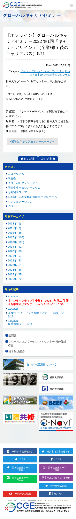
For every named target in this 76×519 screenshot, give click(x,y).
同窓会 (12, 178)
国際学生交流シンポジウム (24, 187)
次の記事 (46, 158)
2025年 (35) (15, 274)
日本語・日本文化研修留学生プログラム (32, 196)
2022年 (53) (15, 260)
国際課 (12, 335)
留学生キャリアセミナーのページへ (33, 141)
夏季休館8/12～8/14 (20, 322)
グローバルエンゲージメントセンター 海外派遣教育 (37, 343)
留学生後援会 (16, 351)
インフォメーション (20, 201)
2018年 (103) (16, 242)
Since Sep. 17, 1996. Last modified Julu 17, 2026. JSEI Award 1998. (38, 501)
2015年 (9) (14, 228)
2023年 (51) (15, 265)
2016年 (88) (15, 232)
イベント (25, 71)
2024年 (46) (15, 269)
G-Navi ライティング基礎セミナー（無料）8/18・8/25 (38, 314)
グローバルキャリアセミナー (47, 71)
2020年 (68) (15, 251)
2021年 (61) (15, 255)
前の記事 (29, 158)
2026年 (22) (15, 278)
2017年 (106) (16, 237)
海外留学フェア (17, 192)
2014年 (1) (14, 223)
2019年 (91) (15, 246)
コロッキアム (16, 173)
